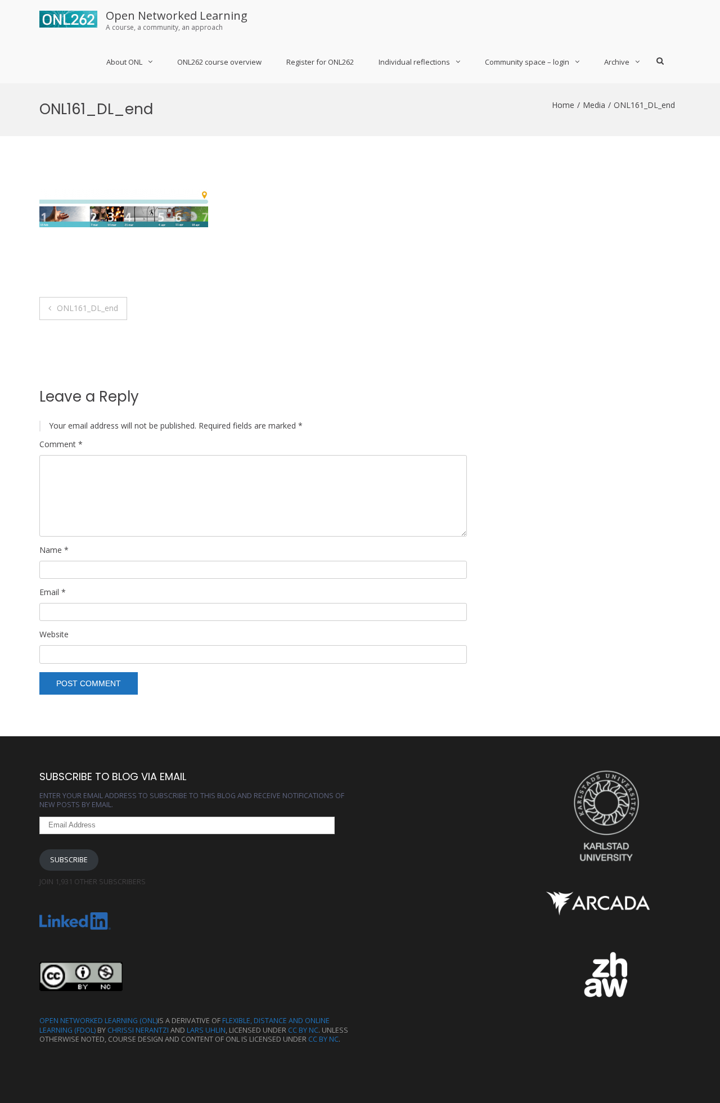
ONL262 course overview (219, 62)
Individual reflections (414, 62)
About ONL (124, 62)
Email (52, 592)
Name (54, 550)
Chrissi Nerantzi (138, 1030)
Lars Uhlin (206, 1030)
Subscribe (69, 860)
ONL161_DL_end (87, 308)
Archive (616, 62)
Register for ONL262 (320, 62)
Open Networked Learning (177, 15)
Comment (61, 444)
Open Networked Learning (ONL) (98, 1020)
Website (54, 634)
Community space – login (527, 62)
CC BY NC (303, 1030)
